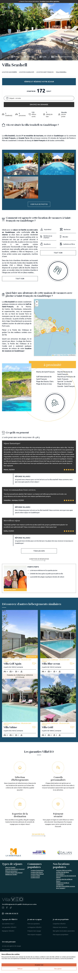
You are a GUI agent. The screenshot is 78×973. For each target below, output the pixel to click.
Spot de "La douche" (65, 381)
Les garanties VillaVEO (9, 927)
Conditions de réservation (39, 559)
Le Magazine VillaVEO (34, 927)
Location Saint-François (45, 72)
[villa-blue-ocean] (58, 642)
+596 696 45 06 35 (11, 913)
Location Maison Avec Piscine (13, 872)
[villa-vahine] (20, 705)
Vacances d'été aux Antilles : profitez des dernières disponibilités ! (64, 872)
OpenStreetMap (64, 355)
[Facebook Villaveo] (7, 908)
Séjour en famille (10, 867)
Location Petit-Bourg (37, 872)
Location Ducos (35, 877)
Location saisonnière (9, 72)
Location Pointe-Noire (37, 870)
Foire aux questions (34, 924)
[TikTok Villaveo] (11, 908)
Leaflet (56, 355)
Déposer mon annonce (60, 927)
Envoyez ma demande (39, 104)
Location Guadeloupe (26, 72)
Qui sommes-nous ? (8, 924)
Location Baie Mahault (37, 874)
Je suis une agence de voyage (11, 946)
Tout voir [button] (20, 279)
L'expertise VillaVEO (59, 924)
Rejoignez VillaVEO (8, 931)
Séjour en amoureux (11, 871)
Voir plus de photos (39, 204)
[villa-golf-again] (20, 642)
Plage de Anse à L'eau (44, 384)
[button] (52, 330)
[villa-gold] (58, 705)
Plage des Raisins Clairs (45, 381)
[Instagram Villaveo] (3, 908)
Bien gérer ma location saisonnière (64, 931)
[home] (39, 7)
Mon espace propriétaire (60, 934)
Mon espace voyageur (34, 934)
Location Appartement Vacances (14, 869)
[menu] (74, 7)
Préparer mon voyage (34, 931)
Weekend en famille (11, 874)
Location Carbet (35, 875)
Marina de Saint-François (45, 372)
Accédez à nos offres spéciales (49, 1)
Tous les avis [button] (39, 551)
